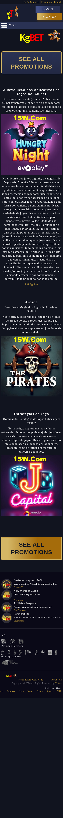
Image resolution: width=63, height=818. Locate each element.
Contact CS (18, 587)
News (30, 691)
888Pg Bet (31, 284)
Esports (11, 691)
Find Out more (20, 610)
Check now (18, 600)
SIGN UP (49, 16)
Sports (50, 691)
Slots (40, 691)
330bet (58, 683)
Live (21, 691)
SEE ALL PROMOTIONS (31, 63)
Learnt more (19, 621)
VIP (59, 691)
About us (56, 679)
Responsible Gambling (30, 679)
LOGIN (47, 9)
